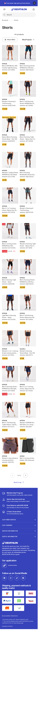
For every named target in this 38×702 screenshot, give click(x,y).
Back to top (17, 482)
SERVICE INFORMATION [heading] (10, 522)
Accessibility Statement (10, 606)
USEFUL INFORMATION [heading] (9, 528)
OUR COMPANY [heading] (7, 516)
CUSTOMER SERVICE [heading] (9, 511)
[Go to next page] (25, 475)
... (11, 20)
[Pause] (34, 3)
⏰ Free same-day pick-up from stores (17, 3)
